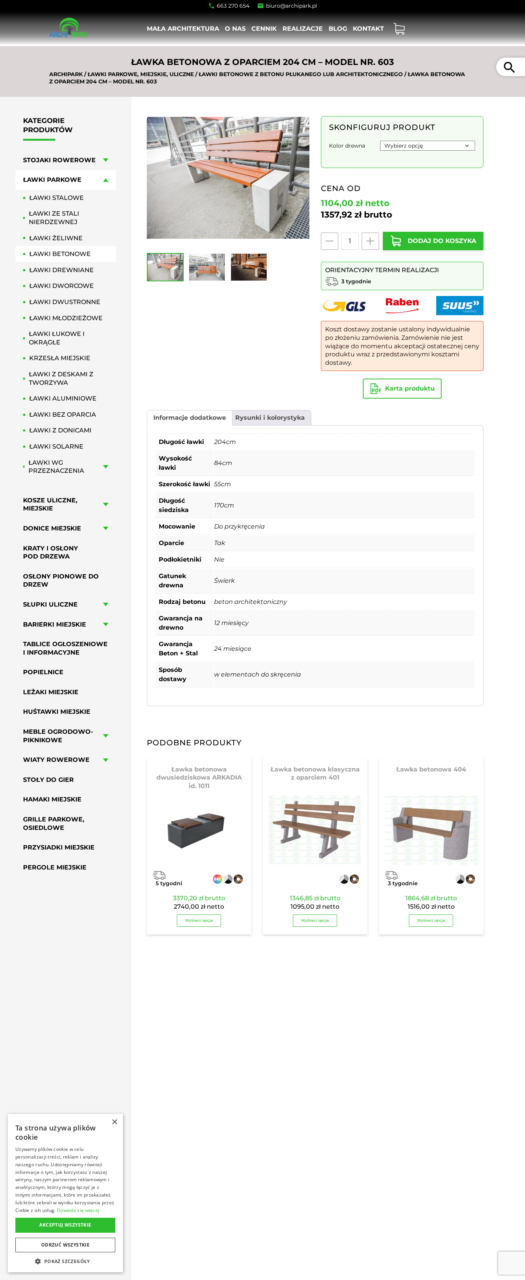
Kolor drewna (347, 145)
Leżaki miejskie (50, 692)
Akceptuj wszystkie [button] (65, 1225)
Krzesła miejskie (59, 358)
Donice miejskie (52, 528)
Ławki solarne (56, 446)
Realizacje (302, 28)
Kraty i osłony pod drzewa (50, 552)
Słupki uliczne (50, 604)
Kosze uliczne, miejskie (50, 504)
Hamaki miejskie (52, 799)
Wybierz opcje (199, 920)
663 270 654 (233, 5)
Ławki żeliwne (56, 238)
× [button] (114, 1122)
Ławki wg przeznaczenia (56, 466)
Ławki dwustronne (64, 302)
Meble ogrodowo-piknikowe (58, 736)
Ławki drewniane (61, 270)
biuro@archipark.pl (291, 5)
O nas (235, 28)
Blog (338, 28)
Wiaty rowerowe (56, 759)
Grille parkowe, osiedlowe (53, 823)
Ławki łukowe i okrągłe (57, 338)
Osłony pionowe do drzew (61, 580)
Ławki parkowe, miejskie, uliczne (141, 74)
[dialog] (65, 1193)
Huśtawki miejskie (56, 711)
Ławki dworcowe (61, 285)
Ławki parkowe (52, 179)
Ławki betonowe (60, 254)
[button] (65, 1261)
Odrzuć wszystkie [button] (65, 1245)
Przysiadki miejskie (59, 847)
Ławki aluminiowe (62, 398)
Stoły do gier (48, 779)
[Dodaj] (370, 241)
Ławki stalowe (56, 197)
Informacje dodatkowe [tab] (189, 417)
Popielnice (43, 672)
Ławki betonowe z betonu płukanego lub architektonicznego (301, 74)
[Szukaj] (509, 67)
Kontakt (368, 28)
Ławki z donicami (60, 430)
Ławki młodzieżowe (66, 318)
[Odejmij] (329, 241)
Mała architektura (183, 28)
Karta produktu (410, 388)
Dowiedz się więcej (78, 1210)
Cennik (264, 28)
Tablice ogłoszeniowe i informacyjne (65, 648)
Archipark (66, 74)
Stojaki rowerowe (59, 160)
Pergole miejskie (54, 867)
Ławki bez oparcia (62, 414)
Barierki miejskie (54, 624)
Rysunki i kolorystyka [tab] (270, 417)
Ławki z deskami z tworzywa (61, 378)
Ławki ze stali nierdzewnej (54, 218)
